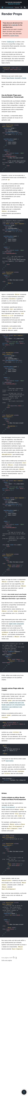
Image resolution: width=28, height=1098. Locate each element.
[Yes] (14, 957)
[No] (16, 957)
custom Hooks (14, 35)
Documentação (9, 7)
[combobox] (21, 7)
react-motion (9, 761)
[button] (24, 1092)
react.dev (15, 25)
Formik (24, 78)
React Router (10, 78)
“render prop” (11, 41)
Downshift (18, 78)
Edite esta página (7, 960)
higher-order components (16, 624)
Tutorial (17, 7)
